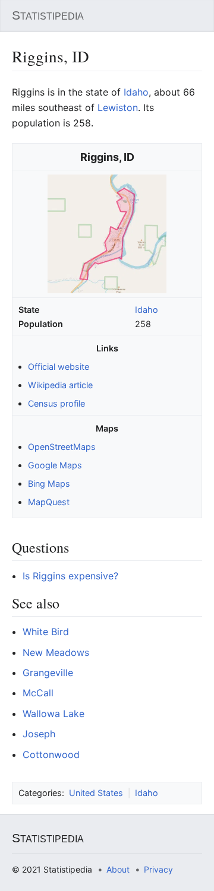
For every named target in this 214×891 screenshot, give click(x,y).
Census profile (56, 403)
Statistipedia (48, 15)
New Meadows (56, 652)
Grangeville (48, 672)
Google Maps (55, 465)
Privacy (158, 869)
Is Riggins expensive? (70, 576)
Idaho (146, 310)
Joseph (39, 734)
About (118, 869)
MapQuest (49, 502)
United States (96, 793)
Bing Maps (49, 483)
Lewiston (117, 107)
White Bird (46, 632)
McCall (38, 693)
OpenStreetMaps (62, 447)
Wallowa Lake (53, 713)
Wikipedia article (60, 385)
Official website (58, 367)
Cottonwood (51, 754)
